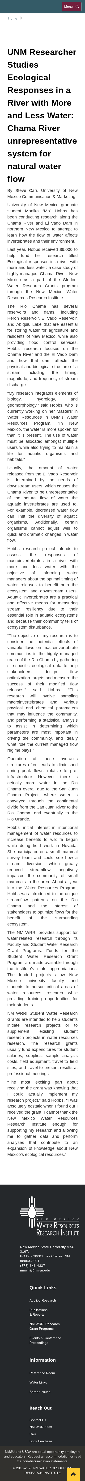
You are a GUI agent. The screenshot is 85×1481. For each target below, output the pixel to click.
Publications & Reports (38, 1312)
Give (33, 1434)
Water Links (38, 1382)
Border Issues (40, 1392)
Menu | (71, 7)
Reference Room (42, 1373)
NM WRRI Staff (41, 1427)
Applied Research (43, 1300)
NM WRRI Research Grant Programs (45, 1326)
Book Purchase (41, 1441)
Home (12, 18)
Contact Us (38, 1420)
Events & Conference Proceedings (45, 1340)
